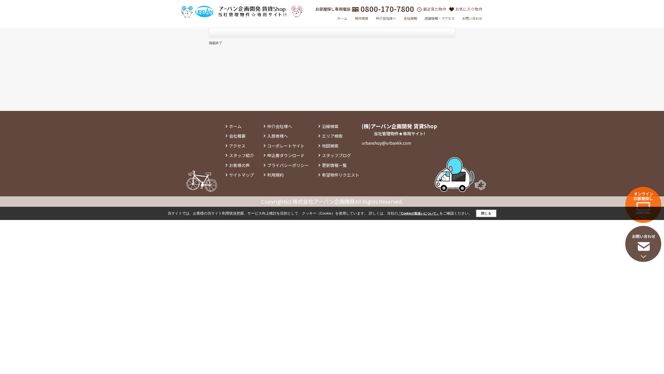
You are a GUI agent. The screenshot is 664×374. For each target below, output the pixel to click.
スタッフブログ (336, 155)
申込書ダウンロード (286, 155)
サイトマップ (241, 175)
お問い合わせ (472, 18)
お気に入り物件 (468, 9)
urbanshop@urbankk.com (386, 143)
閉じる (486, 213)
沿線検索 (330, 126)
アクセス (237, 146)
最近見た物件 (434, 9)
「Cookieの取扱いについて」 (418, 213)
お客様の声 (239, 165)
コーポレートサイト (286, 146)
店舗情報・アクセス (440, 18)
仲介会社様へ (386, 18)
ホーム (342, 18)
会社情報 (410, 18)
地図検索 (330, 146)
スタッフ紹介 (241, 155)
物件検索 (361, 18)
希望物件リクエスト (340, 175)
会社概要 (237, 136)
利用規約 (275, 175)
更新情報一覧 (334, 165)
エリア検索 (332, 136)
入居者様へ (277, 136)
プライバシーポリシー (288, 165)
